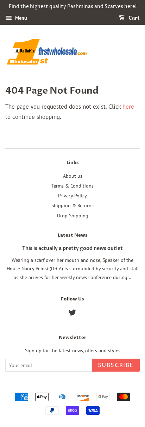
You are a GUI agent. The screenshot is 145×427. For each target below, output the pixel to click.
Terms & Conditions (72, 185)
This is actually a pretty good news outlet (72, 248)
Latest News (73, 235)
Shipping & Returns (72, 205)
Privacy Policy (72, 195)
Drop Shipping (72, 215)
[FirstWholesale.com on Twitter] (72, 313)
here (128, 106)
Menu (20, 18)
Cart (133, 18)
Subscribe (116, 365)
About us (72, 175)
